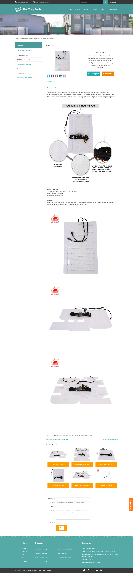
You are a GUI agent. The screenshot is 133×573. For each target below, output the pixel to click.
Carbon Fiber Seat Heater (60, 439)
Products (87, 9)
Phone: (52, 506)
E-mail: (52, 502)
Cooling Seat (20, 69)
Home (70, 9)
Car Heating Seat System (33, 38)
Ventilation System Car (23, 73)
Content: (52, 510)
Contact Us (103, 9)
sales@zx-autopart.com (42, 2)
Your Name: (51, 499)
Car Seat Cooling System (24, 64)
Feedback (113, 9)
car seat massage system (24, 77)
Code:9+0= (51, 522)
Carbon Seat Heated (112, 439)
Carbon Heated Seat (48, 38)
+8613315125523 (23, 2)
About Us (78, 9)
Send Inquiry (93, 74)
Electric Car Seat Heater (23, 59)
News (95, 9)
